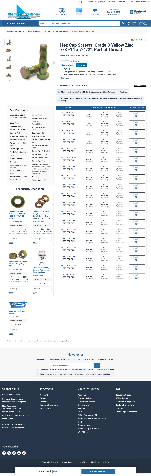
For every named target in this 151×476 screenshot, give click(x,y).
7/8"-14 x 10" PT (68, 274)
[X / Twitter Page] (9, 453)
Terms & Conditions (49, 405)
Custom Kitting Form (125, 405)
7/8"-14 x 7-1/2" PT (68, 229)
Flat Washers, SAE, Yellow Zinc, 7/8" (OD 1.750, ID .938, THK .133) (17, 215)
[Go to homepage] (24, 11)
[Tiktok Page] (24, 453)
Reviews (112, 2)
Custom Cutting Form (125, 402)
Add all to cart (98, 471)
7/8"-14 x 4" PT (68, 166)
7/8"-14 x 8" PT (68, 238)
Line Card (120, 408)
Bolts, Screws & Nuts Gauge (17, 312)
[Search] (122, 23)
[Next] (54, 62)
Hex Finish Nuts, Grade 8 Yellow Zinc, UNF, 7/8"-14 (18, 264)
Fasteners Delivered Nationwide (92, 418)
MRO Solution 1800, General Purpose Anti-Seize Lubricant (42, 270)
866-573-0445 (113, 12)
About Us (122, 2)
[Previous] (16, 62)
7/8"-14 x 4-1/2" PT (68, 175)
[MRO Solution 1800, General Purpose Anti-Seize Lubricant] (42, 258)
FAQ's (102, 2)
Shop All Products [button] (16, 23)
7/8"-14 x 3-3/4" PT (68, 158)
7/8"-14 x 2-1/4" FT (68, 113)
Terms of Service (102, 369)
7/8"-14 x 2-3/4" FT (68, 130)
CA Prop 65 (83, 432)
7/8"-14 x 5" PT (68, 185)
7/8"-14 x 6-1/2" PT (68, 211)
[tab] (67, 65)
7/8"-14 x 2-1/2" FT (68, 121)
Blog (80, 2)
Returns (81, 408)
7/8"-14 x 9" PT (68, 256)
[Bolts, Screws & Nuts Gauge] (18, 304)
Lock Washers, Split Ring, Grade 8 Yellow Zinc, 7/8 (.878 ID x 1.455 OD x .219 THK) (41, 215)
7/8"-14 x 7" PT (68, 220)
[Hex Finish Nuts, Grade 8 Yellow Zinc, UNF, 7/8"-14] (18, 254)
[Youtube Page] (19, 453)
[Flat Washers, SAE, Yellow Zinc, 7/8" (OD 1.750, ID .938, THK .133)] (18, 201)
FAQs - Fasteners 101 (87, 415)
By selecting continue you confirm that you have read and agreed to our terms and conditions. (75, 374)
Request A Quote (123, 395)
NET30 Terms (122, 398)
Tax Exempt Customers (139, 2)
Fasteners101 (91, 2)
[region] (30, 62)
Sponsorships (84, 425)
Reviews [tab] (81, 65)
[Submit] (97, 365)
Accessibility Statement (88, 428)
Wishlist (43, 402)
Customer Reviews (86, 402)
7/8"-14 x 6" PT (68, 203)
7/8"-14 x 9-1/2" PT (68, 265)
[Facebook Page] (4, 453)
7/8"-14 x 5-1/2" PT (68, 193)
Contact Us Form (85, 398)
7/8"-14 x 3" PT (68, 140)
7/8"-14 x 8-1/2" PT (68, 248)
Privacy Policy (86, 369)
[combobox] (79, 23)
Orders (43, 398)
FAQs (80, 412)
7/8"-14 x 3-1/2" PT (68, 148)
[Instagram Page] (14, 453)
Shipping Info (83, 405)
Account (44, 395)
